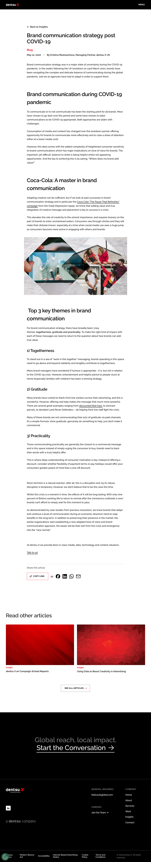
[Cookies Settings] (5, 857)
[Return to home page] (12, 4)
